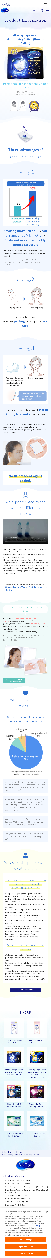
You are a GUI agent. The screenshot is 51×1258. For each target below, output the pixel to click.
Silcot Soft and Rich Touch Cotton (18, 1198)
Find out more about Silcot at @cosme (14, 680)
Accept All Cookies (25, 1253)
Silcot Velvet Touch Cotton (15, 1205)
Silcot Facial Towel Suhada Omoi (17, 1180)
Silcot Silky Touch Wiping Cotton (17, 1202)
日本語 (34, 10)
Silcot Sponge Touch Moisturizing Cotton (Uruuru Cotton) (26, 1187)
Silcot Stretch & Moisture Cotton (17, 1195)
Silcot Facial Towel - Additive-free (17, 1183)
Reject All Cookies (25, 1247)
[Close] (47, 1211)
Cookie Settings (25, 1240)
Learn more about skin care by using (25, 586)
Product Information (15, 1175)
